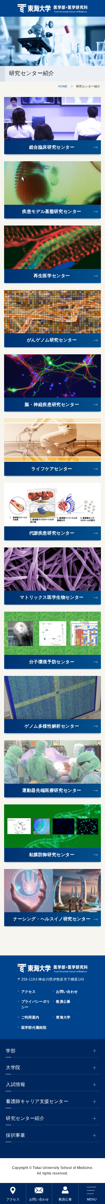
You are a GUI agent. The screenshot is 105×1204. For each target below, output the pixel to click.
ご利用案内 (30, 1017)
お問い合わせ (39, 1199)
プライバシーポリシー (35, 1004)
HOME (62, 86)
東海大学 (63, 1017)
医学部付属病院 (33, 1028)
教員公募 (65, 1199)
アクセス (13, 1199)
